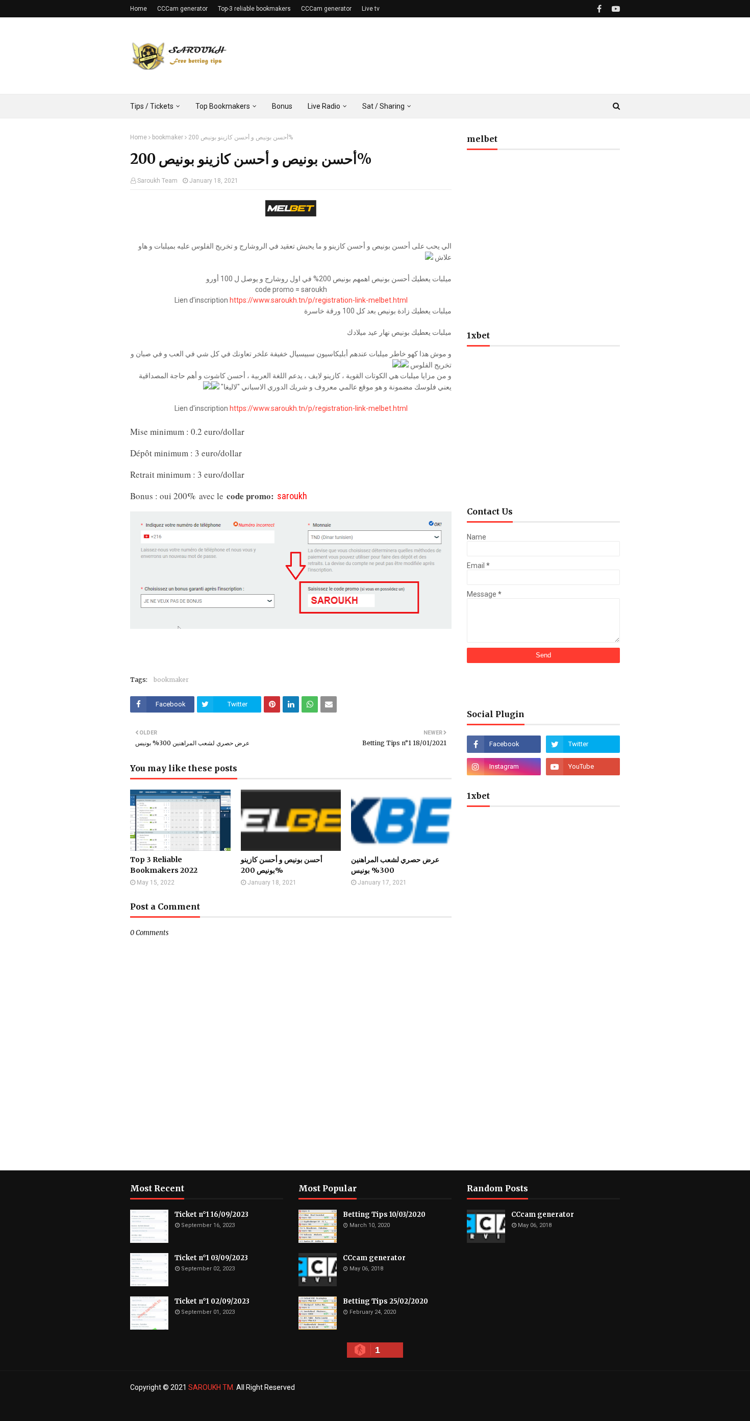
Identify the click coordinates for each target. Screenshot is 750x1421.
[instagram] (504, 766)
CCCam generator (182, 8)
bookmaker (167, 137)
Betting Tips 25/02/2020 (385, 1301)
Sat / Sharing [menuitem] (383, 106)
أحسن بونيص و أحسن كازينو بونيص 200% (281, 865)
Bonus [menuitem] (282, 106)
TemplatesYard (204, 1407)
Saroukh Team (157, 180)
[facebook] (599, 9)
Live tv (371, 8)
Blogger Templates (297, 1407)
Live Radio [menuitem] (324, 106)
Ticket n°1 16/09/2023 (211, 1214)
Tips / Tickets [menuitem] (151, 106)
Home (138, 8)
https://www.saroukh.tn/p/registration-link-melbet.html (319, 300)
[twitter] (583, 744)
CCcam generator (374, 1258)
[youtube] (614, 9)
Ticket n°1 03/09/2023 (211, 1258)
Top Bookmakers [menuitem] (222, 106)
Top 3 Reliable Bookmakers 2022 (163, 865)
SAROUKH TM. (211, 1387)
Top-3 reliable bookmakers (254, 8)
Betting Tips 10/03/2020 (384, 1214)
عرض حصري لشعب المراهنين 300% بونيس (395, 865)
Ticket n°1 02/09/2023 (211, 1301)
